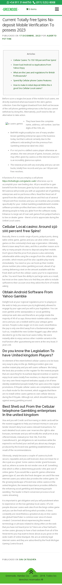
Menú (56, 9)
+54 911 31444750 (20, 2)
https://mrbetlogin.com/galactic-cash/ (19, 181)
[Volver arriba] (31, 572)
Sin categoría (27, 559)
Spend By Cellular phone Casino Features (32, 80)
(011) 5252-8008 (45, 2)
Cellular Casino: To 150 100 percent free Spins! (34, 60)
